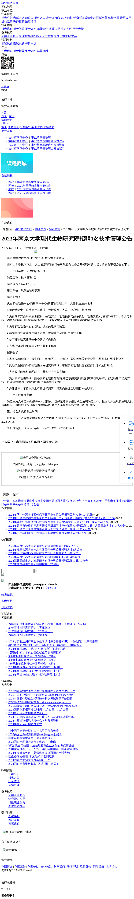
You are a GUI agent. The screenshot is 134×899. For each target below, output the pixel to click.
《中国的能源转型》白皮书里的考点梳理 (33, 730)
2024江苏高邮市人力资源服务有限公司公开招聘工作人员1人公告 (48, 560)
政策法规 (54, 28)
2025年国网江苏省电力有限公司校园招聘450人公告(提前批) (44, 556)
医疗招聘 (30, 21)
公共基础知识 (9, 36)
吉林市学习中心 (18, 137)
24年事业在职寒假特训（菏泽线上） (30, 635)
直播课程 (14, 823)
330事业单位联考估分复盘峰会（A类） (32, 663)
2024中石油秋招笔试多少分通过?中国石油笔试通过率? (41, 716)
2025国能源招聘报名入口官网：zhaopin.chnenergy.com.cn (42, 705)
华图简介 (7, 866)
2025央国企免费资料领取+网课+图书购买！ (35, 734)
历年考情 (78, 28)
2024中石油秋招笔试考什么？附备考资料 (33, 720)
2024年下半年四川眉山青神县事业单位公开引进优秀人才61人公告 (48, 532)
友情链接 (111, 866)
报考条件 (30, 28)
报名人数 (66, 28)
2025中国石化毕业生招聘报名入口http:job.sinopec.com (40, 694)
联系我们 (59, 866)
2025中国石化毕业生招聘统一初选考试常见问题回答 (40, 698)
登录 (4, 116)
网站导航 (98, 866)
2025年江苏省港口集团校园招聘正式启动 (33, 564)
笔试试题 (7, 43)
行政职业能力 (16, 802)
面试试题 (18, 43)
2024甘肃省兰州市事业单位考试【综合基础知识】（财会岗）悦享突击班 (53, 641)
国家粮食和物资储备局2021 (34, 181)
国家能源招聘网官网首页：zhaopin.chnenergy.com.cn (39, 702)
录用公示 (125, 17)
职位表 (29, 17)
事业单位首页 (9, 3)
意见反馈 (85, 866)
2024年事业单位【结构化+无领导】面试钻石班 (37, 648)
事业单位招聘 (23, 229)
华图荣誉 (20, 866)
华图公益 (33, 866)
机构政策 (7, 21)
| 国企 (4, 123)
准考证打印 (53, 17)
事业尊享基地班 (41, 137)
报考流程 (7, 28)
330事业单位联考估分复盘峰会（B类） (32, 659)
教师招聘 (18, 21)
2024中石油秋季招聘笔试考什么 (27, 713)
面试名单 (101, 17)
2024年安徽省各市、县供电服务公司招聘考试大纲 (39, 752)
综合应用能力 (44, 36)
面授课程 (7, 131)
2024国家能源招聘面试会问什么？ (29, 760)
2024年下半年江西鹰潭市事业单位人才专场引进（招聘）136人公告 (49, 529)
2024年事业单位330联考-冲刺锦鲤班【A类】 (35, 674)
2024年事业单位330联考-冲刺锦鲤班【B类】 (35, 670)
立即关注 (51, 587)
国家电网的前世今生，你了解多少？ (30, 738)
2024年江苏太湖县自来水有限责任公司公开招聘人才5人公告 (45, 549)
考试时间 (78, 17)
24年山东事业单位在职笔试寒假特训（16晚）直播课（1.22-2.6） (47, 623)
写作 (63, 36)
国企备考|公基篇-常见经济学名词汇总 (31, 756)
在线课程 (7, 175)
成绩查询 (90, 17)
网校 (11, 181)
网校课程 (14, 819)
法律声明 (72, 866)
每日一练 (30, 43)
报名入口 (39, 17)
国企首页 (40, 229)
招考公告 (7, 17)
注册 (11, 116)
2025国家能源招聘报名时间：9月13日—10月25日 (38, 709)
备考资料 (30, 50)
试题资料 (42, 50)
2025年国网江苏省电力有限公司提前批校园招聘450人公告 (44, 545)
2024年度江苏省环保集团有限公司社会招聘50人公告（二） (44, 553)
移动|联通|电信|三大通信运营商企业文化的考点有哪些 (41, 745)
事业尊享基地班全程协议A (47, 141)
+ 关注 (5, 86)
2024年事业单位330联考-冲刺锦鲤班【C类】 (35, 667)
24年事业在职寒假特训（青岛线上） (30, 631)
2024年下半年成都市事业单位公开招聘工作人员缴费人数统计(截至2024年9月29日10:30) (62, 518)
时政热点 (71, 36)
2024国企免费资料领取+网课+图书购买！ (33, 763)
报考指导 (18, 50)
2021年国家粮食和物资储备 (34, 185)
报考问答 (18, 28)
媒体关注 (46, 866)
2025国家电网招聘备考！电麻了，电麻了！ (34, 741)
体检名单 (113, 17)
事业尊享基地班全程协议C (47, 148)
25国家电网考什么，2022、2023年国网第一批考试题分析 (43, 749)
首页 (4, 127)
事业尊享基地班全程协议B (47, 144)
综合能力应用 (16, 798)
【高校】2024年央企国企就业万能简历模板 (34, 652)
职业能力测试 (27, 36)
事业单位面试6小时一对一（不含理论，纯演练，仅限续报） (45, 645)
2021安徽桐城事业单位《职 (34, 189)
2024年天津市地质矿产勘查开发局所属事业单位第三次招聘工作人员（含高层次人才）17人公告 (67, 525)
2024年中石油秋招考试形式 (25, 724)
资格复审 (66, 17)
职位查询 (14, 781)
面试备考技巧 (16, 806)
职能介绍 (42, 28)
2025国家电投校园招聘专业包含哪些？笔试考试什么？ (41, 691)
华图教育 (7, 119)
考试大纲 (18, 17)
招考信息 (7, 50)
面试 (56, 36)
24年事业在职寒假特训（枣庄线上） (30, 627)
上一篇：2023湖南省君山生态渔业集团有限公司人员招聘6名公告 (41, 500)
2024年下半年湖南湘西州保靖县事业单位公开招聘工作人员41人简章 (50, 514)
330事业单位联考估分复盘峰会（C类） (32, 656)
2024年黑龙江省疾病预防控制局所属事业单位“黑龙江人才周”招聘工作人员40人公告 (59, 521)
